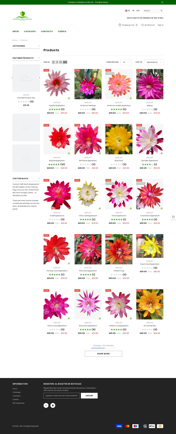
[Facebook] (46, 405)
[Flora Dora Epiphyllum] (88, 249)
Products (24, 40)
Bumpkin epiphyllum (150, 160)
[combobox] (151, 11)
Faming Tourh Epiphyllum (57, 271)
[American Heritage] (88, 84)
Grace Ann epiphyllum (88, 326)
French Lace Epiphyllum (57, 326)
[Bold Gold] (118, 139)
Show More (103, 353)
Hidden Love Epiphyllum (118, 326)
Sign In (160, 25)
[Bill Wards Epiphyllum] (88, 139)
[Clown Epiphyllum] (118, 194)
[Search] (153, 11)
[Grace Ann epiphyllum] (88, 304)
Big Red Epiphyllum (57, 160)
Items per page (112, 62)
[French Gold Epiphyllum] (149, 246)
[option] (26, 86)
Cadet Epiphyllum (57, 216)
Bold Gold (119, 160)
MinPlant (57, 102)
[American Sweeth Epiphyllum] (118, 84)
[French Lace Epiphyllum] (57, 304)
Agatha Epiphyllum (57, 105)
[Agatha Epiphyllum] (57, 84)
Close (162, 2)
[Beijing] (149, 84)
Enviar (89, 395)
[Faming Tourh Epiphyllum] (57, 249)
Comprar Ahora (101, 2)
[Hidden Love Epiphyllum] (118, 304)
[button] (13, 77)
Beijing (150, 105)
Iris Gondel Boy (150, 326)
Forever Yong (119, 271)
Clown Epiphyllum (119, 216)
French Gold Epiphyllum (149, 264)
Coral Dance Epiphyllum (150, 216)
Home (15, 40)
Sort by (139, 62)
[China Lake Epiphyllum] (88, 194)
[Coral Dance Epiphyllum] (149, 194)
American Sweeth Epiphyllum (119, 105)
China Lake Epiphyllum (88, 216)
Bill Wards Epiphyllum (88, 160)
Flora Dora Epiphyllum (88, 271)
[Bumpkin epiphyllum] (149, 139)
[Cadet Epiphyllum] (57, 194)
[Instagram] (52, 405)
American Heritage (88, 105)
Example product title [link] (26, 98)
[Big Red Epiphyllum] (57, 139)
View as (47, 62)
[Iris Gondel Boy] (149, 304)
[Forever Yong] (118, 249)
